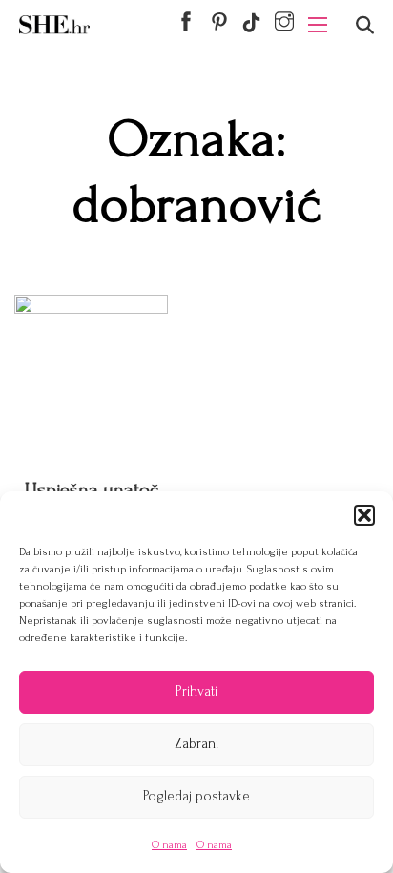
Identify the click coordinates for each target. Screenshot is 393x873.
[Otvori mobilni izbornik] (317, 24)
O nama (169, 845)
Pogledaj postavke (196, 796)
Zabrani (196, 744)
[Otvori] (365, 25)
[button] (364, 515)
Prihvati (196, 691)
